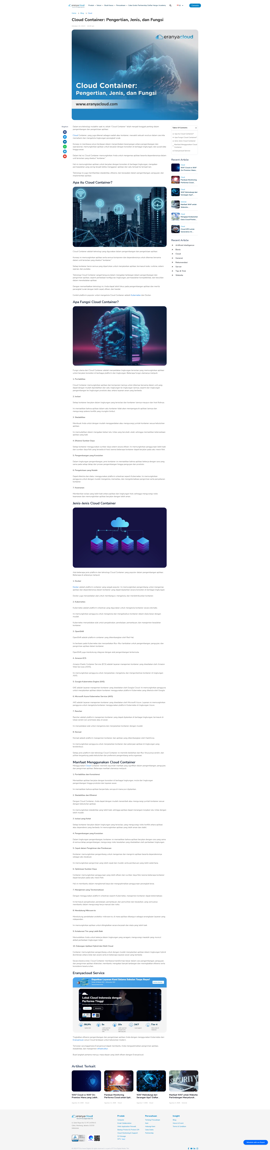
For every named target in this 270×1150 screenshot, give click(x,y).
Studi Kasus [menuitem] (108, 5)
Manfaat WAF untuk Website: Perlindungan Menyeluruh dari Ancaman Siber (183, 1097)
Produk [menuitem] (91, 5)
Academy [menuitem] (162, 5)
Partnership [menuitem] (142, 5)
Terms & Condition (179, 1126)
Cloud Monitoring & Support (127, 1133)
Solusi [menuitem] (99, 5)
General (183, 202)
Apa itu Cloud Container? (184, 134)
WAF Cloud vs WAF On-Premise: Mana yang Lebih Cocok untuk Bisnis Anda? (84, 1097)
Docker (76, 587)
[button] (95, 5)
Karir (146, 1123)
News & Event (178, 1123)
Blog (174, 1120)
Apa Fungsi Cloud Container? (185, 137)
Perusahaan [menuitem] (120, 5)
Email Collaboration (124, 1123)
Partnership (149, 1133)
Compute (120, 1120)
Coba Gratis (149, 1130)
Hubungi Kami (150, 1126)
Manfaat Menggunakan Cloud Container (185, 145)
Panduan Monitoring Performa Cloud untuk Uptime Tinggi (118, 1097)
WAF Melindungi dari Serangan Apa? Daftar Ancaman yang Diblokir (148, 1097)
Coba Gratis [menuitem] (132, 5)
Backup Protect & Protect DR (128, 1130)
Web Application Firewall (126, 1126)
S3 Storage (121, 1136)
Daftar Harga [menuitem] (152, 5)
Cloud (90, 13)
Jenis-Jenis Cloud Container (185, 141)
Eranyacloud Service (182, 151)
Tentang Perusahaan (152, 1120)
